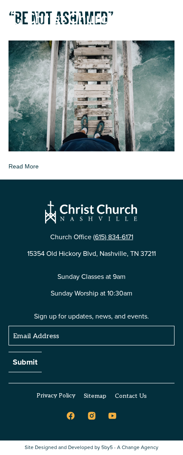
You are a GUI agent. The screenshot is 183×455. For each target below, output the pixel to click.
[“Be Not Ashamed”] (91, 95)
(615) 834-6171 (113, 237)
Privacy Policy (56, 395)
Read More (24, 166)
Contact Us (131, 396)
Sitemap (95, 396)
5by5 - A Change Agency (129, 447)
